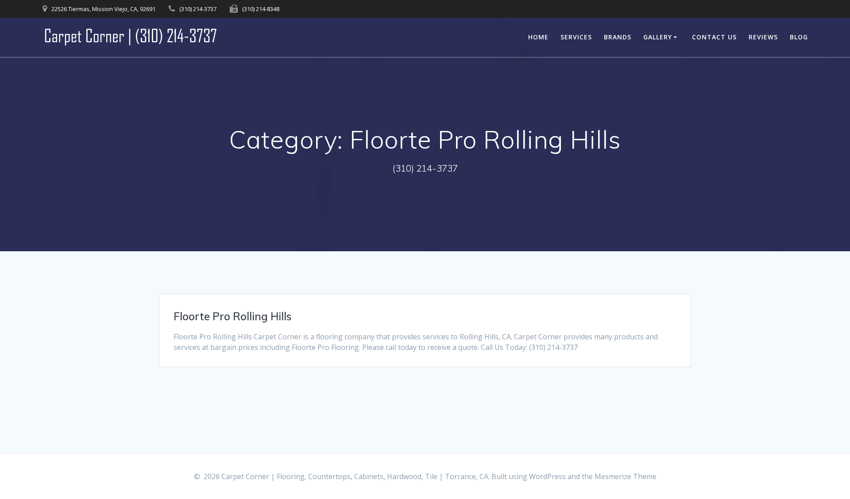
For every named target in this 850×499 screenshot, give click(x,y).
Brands (617, 37)
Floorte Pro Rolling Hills (233, 316)
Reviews (763, 37)
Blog (799, 37)
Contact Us (714, 37)
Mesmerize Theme (626, 476)
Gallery (657, 37)
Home (538, 37)
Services (576, 37)
